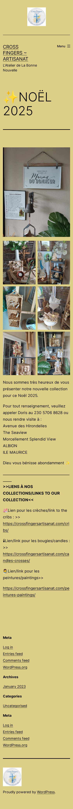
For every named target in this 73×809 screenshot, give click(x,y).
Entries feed (13, 654)
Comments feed (16, 660)
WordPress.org (15, 667)
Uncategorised (15, 706)
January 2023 (14, 686)
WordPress (46, 792)
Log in (8, 647)
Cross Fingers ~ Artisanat (15, 53)
